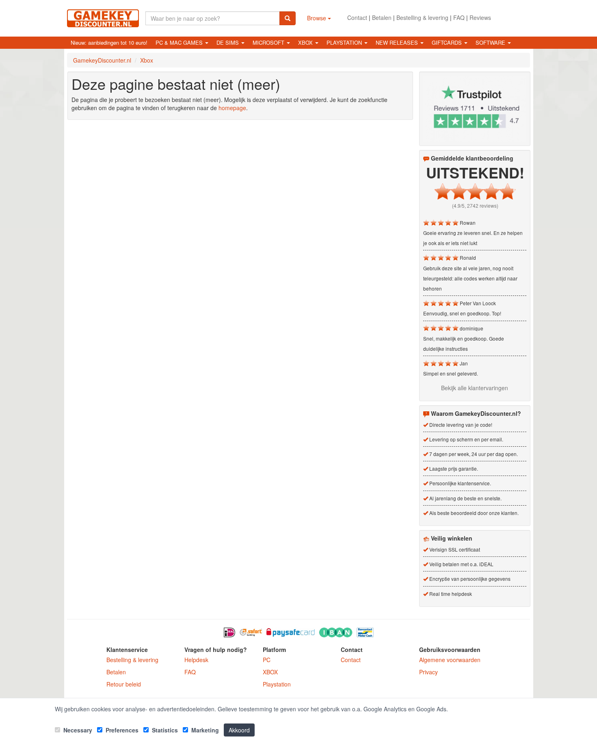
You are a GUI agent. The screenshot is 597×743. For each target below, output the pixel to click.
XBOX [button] (306, 42)
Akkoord (239, 730)
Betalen (382, 17)
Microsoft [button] (269, 42)
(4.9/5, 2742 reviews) (475, 205)
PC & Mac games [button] (180, 42)
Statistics (164, 730)
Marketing (204, 730)
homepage (232, 108)
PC (266, 660)
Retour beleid (123, 684)
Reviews (480, 17)
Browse (317, 18)
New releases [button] (398, 42)
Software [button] (491, 42)
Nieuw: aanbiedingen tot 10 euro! (109, 42)
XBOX (270, 672)
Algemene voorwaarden (449, 660)
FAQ (459, 17)
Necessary (77, 730)
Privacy (428, 672)
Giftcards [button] (447, 42)
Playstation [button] (345, 42)
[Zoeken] (287, 18)
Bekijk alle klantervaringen (474, 388)
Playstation (277, 684)
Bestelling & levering (422, 17)
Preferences (121, 730)
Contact (357, 17)
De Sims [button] (228, 42)
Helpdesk (196, 660)
